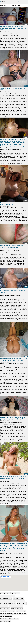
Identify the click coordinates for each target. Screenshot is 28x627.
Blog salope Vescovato (5, 621)
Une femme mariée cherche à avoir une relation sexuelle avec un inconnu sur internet (13, 478)
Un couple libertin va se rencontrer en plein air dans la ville (12, 203)
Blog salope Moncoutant (6, 601)
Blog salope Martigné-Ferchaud (7, 595)
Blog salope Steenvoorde (6, 598)
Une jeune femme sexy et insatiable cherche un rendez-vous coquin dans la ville (13, 28)
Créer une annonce (22, 1)
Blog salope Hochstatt (18, 598)
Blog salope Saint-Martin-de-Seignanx (9, 618)
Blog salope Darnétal (5, 608)
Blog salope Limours (5, 593)
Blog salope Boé (4, 606)
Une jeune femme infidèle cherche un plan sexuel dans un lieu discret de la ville (13, 359)
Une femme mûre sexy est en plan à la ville (12, 89)
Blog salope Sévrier (21, 603)
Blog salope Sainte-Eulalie (19, 601)
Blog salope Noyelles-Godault (16, 606)
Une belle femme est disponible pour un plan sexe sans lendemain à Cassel (13, 418)
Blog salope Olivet (15, 593)
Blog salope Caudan (20, 611)
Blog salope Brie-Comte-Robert (7, 611)
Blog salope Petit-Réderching (19, 613)
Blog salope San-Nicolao (6, 613)
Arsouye (2, 2)
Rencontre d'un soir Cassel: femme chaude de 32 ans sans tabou (11, 246)
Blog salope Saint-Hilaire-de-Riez (8, 603)
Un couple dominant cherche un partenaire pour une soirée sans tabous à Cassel (13, 290)
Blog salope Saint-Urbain (17, 608)
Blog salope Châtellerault (6, 616)
